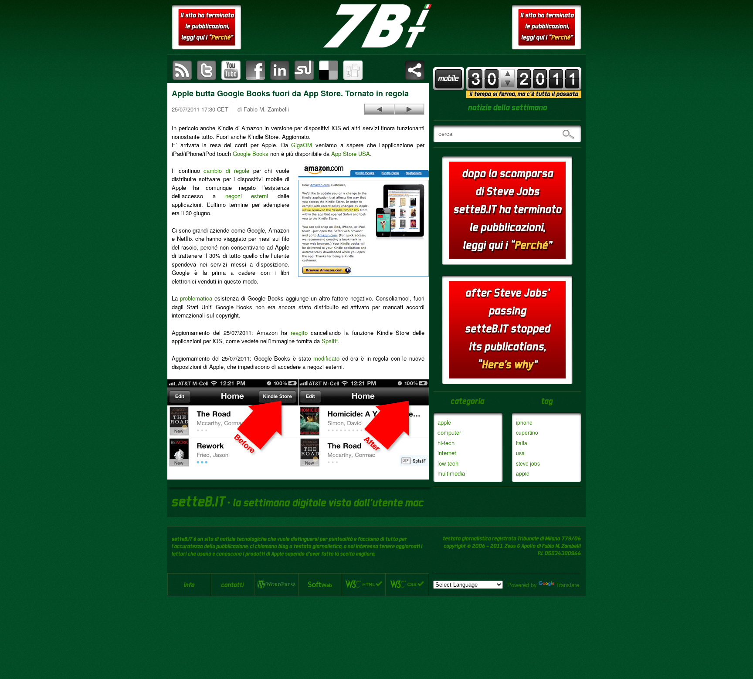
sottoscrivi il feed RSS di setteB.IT (182, 70)
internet (447, 453)
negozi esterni (246, 196)
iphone (524, 422)
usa (520, 452)
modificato (326, 358)
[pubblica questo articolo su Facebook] (255, 70)
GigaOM (301, 145)
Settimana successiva (508, 73)
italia (521, 442)
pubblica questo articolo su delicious (328, 70)
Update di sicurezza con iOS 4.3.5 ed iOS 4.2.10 (409, 109)
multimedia (451, 473)
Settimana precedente (508, 83)
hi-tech (446, 443)
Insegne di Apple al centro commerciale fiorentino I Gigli (379, 109)
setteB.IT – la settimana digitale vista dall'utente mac (376, 26)
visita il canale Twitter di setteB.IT (206, 70)
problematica (196, 298)
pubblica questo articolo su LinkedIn (279, 70)
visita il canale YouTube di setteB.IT (231, 70)
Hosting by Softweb (319, 584)
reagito (299, 332)
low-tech (448, 463)
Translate (567, 585)
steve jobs (528, 463)
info (189, 584)
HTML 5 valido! (363, 584)
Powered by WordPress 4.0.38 (276, 584)
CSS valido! (407, 584)
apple (444, 422)
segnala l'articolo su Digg (353, 70)
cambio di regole (226, 170)
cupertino (527, 432)
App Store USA (350, 153)
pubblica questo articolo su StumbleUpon (304, 70)
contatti (232, 584)
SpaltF (330, 341)
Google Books (250, 153)
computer (449, 432)
